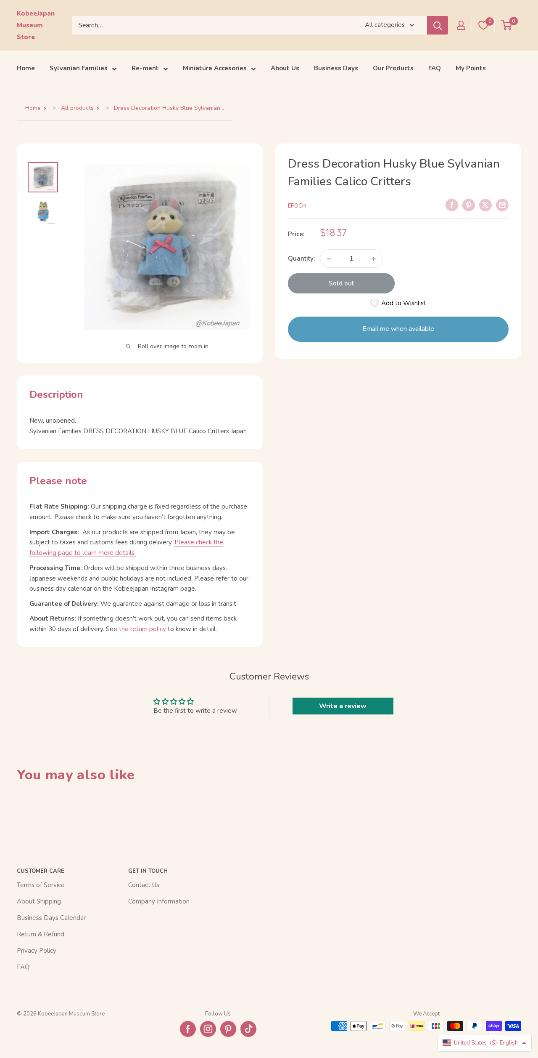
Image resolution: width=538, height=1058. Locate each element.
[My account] (461, 25)
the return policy (142, 629)
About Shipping (39, 901)
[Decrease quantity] (329, 259)
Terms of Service (41, 885)
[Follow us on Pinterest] (228, 1029)
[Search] (437, 25)
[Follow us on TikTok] (248, 1029)
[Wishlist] (483, 25)
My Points (471, 68)
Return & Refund (40, 934)
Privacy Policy (36, 950)
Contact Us (143, 885)
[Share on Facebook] (452, 204)
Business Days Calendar (51, 918)
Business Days (336, 68)
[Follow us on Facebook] (188, 1029)
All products (77, 108)
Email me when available (398, 329)
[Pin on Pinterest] (468, 204)
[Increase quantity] (373, 259)
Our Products (393, 68)
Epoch (297, 206)
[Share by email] (502, 204)
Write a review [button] (343, 706)
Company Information (159, 901)
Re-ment (145, 68)
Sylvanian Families (79, 68)
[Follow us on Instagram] (208, 1029)
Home (26, 68)
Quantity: (301, 259)
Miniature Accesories (215, 68)
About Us (285, 68)
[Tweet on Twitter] (485, 204)
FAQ (434, 68)
